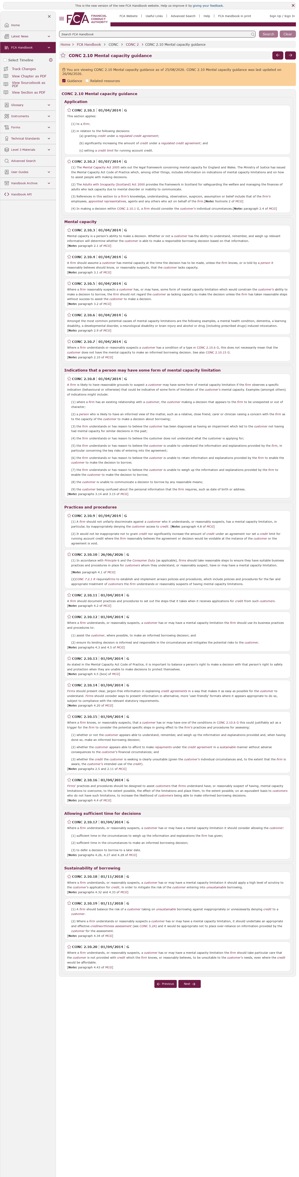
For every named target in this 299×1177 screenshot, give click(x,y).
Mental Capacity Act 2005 (101, 167)
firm (86, 123)
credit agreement (200, 747)
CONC (113, 44)
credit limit (105, 150)
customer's (188, 208)
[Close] (293, 5)
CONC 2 (132, 44)
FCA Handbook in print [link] (234, 16)
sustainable (228, 747)
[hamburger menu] (61, 18)
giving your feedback (208, 5)
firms (182, 560)
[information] (50, 60)
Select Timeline (20, 60)
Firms (71, 691)
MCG (238, 201)
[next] (290, 55)
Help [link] (207, 16)
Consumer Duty (143, 560)
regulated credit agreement (138, 135)
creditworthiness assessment (111, 926)
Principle (111, 560)
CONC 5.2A (148, 926)
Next (187, 983)
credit (102, 135)
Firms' (71, 786)
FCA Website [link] (128, 16)
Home (65, 44)
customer (180, 236)
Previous (168, 983)
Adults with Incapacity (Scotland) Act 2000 (114, 184)
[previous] (277, 55)
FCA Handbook (89, 44)
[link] (87, 18)
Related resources (105, 81)
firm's (125, 196)
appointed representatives (107, 201)
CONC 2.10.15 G (218, 352)
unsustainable (216, 887)
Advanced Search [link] (183, 16)
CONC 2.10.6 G (208, 347)
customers (132, 565)
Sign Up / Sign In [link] (282, 16)
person (265, 262)
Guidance (74, 81)
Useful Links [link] (154, 16)
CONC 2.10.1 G (128, 208)
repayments (163, 747)
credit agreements (174, 691)
